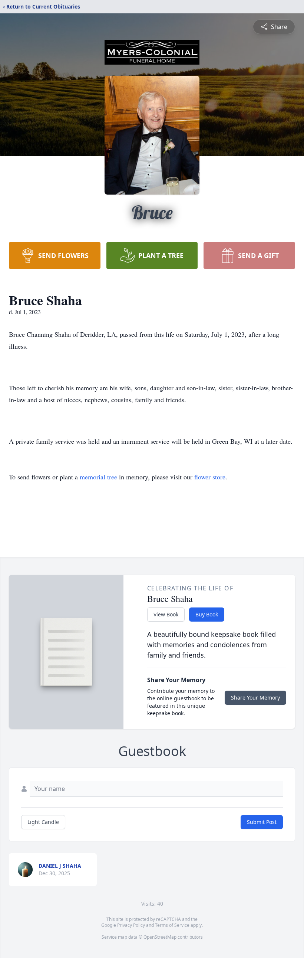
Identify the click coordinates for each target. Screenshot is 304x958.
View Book (165, 614)
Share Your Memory (255, 697)
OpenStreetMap (159, 937)
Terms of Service (172, 925)
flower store (209, 476)
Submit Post (262, 821)
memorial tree (98, 476)
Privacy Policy (131, 925)
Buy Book (206, 614)
